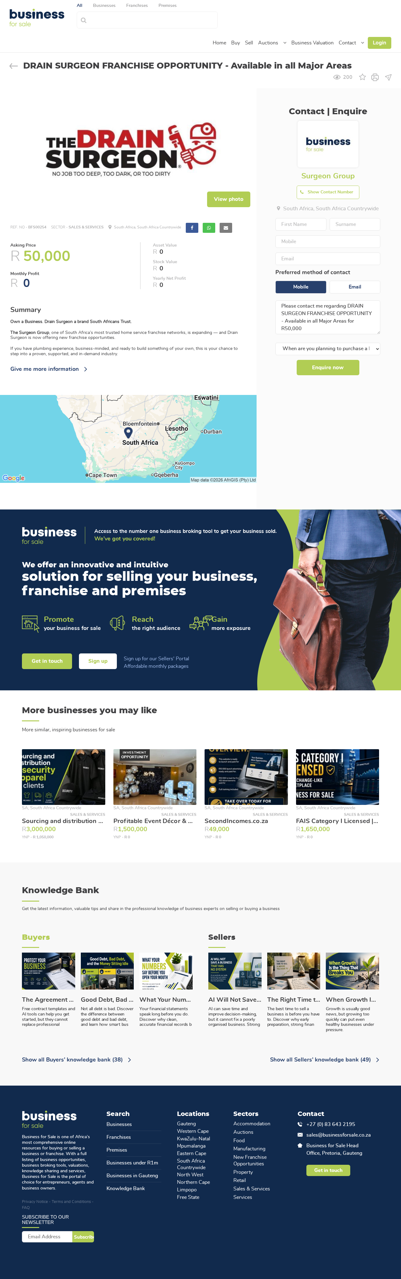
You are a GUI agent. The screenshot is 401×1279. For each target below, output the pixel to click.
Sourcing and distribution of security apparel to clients (63, 821)
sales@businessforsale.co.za (336, 1135)
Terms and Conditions (71, 1202)
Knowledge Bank (126, 1188)
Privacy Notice (35, 1202)
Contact (347, 42)
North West (190, 1174)
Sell (249, 42)
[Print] (375, 76)
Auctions (268, 42)
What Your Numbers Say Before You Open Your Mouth (166, 1000)
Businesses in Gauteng (132, 1175)
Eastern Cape (191, 1153)
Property (243, 1172)
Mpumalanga (191, 1146)
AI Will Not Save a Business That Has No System (235, 1000)
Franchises (119, 1137)
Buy (235, 42)
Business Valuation (312, 42)
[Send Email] (388, 76)
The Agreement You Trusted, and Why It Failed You (48, 1000)
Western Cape (193, 1131)
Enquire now (328, 367)
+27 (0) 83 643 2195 (330, 1124)
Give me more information (45, 369)
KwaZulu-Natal (193, 1138)
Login (379, 42)
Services (242, 1197)
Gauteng (186, 1123)
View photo (228, 199)
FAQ (26, 1208)
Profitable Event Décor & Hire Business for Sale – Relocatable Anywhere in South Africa (155, 821)
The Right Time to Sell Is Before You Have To (293, 1000)
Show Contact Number (330, 192)
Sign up (97, 661)
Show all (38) (73, 1060)
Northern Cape (193, 1182)
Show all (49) (321, 1060)
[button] (285, 43)
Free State (188, 1197)
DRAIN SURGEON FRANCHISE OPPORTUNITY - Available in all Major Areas (187, 66)
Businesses (119, 1124)
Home (219, 42)
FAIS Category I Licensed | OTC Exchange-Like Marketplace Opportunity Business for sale (337, 821)
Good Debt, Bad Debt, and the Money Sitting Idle (107, 1000)
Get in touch (47, 661)
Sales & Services (251, 1188)
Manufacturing (249, 1148)
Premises (117, 1150)
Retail (239, 1180)
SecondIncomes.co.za (236, 821)
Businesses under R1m (132, 1162)
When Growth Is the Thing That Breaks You (352, 1000)
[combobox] (154, 19)
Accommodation (251, 1123)
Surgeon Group (328, 176)
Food (239, 1140)
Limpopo (187, 1189)
